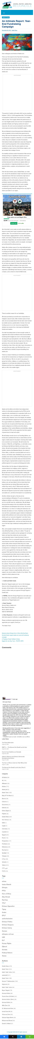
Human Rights (6, 943)
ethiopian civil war (8, 934)
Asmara (4, 931)
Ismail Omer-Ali (6, 1011)
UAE (3, 937)
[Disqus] (17, 672)
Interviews (4, 829)
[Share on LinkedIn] (21, 1037)
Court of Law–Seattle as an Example (11, 752)
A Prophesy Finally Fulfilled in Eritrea (11, 639)
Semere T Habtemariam (8, 981)
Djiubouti (4, 633)
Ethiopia (12, 633)
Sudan (7, 635)
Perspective (5, 841)
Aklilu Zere (5, 1005)
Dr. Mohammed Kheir (7, 1008)
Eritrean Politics (7, 922)
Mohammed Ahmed (7, 1020)
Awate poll (4, 789)
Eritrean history (7, 928)
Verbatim (4, 862)
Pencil (3, 838)
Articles (4, 786)
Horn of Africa (17, 633)
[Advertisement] (17, 93)
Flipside (4, 813)
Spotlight (4, 853)
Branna (4, 798)
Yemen (4, 956)
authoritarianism (7, 918)
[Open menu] (4, 13)
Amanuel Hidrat (6, 993)
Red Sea (5, 900)
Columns (4, 801)
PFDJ (4, 891)
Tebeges (4, 856)
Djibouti (4, 946)
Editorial (4, 807)
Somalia (4, 635)
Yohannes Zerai (6, 1014)
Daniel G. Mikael (6, 1023)
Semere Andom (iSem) (8, 999)
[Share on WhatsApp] (30, 1037)
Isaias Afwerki (6, 884)
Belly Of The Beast (7, 795)
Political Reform (7, 953)
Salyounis (4, 984)
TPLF (4, 903)
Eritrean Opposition (8, 906)
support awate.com (14, 635)
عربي (6, 868)
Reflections (5, 847)
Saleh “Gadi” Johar (7, 972)
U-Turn (4, 859)
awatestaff (4, 975)
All (2, 780)
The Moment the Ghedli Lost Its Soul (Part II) (13, 767)
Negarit (4, 835)
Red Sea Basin (24, 633)
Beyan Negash (6, 990)
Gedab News (5, 816)
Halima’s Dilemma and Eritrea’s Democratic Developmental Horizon (13, 757)
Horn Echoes (5, 819)
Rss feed (4, 850)
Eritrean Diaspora (8, 925)
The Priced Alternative (8, 742)
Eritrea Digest (5, 810)
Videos (4, 865)
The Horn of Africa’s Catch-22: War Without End (14, 763)
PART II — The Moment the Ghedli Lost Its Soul (14, 747)
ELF (3, 940)
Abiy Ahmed (6, 897)
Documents (5, 804)
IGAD (3, 823)
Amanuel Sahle (6, 1002)
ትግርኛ (3, 871)
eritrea (7, 633)
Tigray (4, 909)
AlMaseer (4, 783)
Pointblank (4, 844)
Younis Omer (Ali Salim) (8, 996)
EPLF (4, 915)
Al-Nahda (4, 777)
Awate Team (6, 17)
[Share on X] (12, 1037)
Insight (3, 826)
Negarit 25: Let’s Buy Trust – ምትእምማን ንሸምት (13, 641)
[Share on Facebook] (4, 1037)
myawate (4, 832)
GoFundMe (21, 223)
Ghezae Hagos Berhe (7, 1017)
